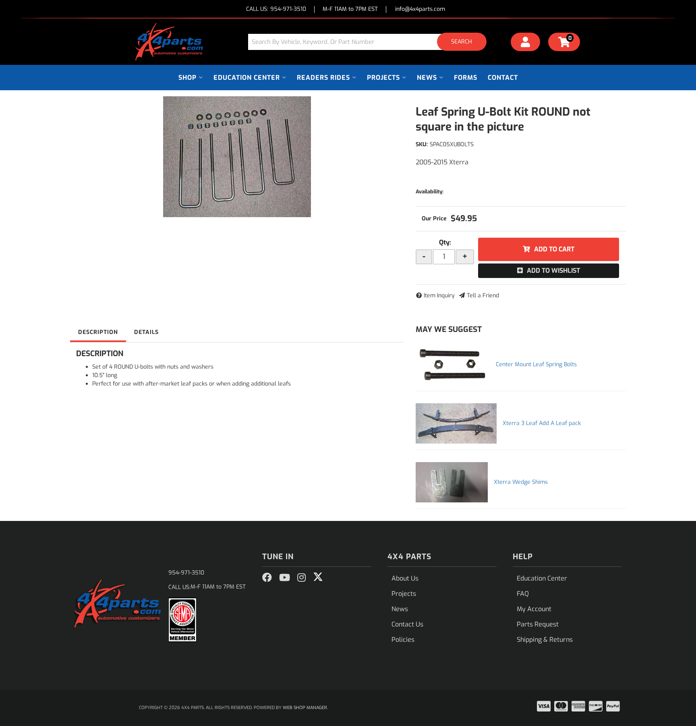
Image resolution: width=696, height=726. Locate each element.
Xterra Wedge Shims (521, 482)
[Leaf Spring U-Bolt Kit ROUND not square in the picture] (237, 156)
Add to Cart (554, 249)
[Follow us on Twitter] (318, 577)
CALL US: (276, 9)
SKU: (422, 144)
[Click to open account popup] (525, 43)
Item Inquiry (439, 295)
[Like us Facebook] (267, 578)
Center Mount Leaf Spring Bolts (536, 364)
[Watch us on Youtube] (284, 578)
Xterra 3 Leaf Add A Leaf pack (542, 423)
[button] (370, 42)
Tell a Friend (483, 295)
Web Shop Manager (305, 708)
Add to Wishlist (553, 270)
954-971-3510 (186, 573)
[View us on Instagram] (301, 578)
